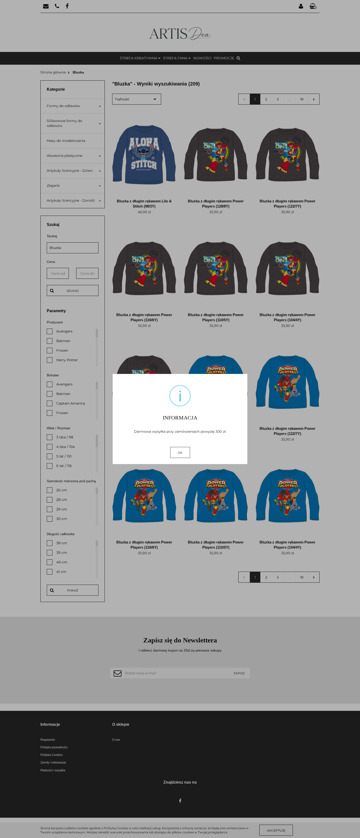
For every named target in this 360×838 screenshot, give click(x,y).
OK (180, 453)
